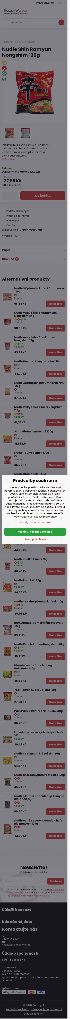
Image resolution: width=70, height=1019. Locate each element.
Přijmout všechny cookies (35, 531)
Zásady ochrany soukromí (35, 522)
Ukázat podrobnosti (35, 539)
